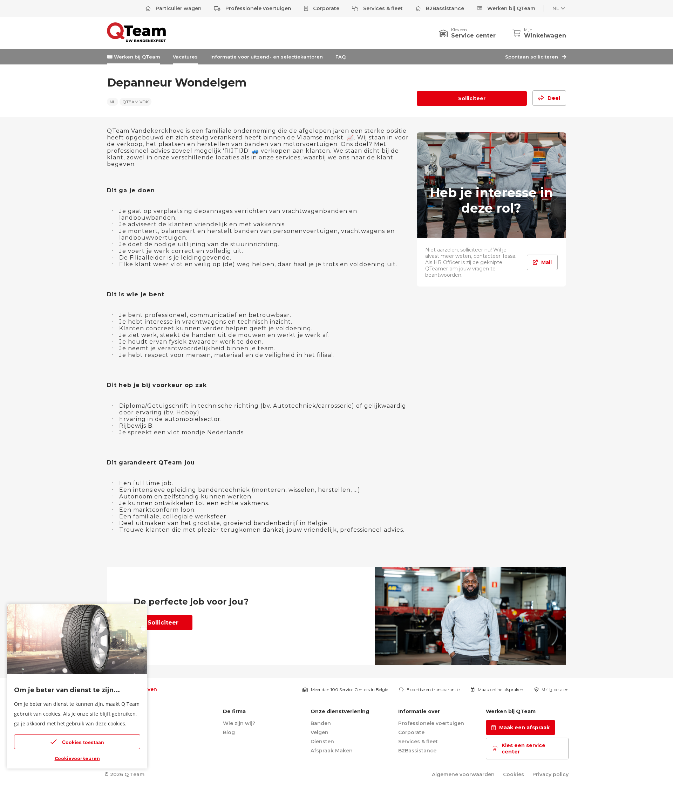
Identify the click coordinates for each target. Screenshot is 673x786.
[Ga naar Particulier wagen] (136, 40)
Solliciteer (471, 98)
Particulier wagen (178, 8)
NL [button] (555, 8)
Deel (554, 98)
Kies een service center (523, 748)
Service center (473, 35)
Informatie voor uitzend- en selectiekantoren (266, 57)
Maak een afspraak (524, 727)
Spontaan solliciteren (532, 57)
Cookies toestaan (83, 742)
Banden (321, 723)
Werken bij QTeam (510, 8)
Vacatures (185, 57)
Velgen (319, 732)
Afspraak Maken (332, 750)
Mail (546, 262)
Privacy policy (550, 774)
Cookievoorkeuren (77, 758)
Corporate (325, 8)
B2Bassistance (444, 8)
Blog (229, 732)
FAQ (340, 57)
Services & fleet (382, 8)
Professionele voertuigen (257, 8)
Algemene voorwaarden (463, 774)
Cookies (513, 774)
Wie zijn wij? (239, 723)
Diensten (322, 741)
